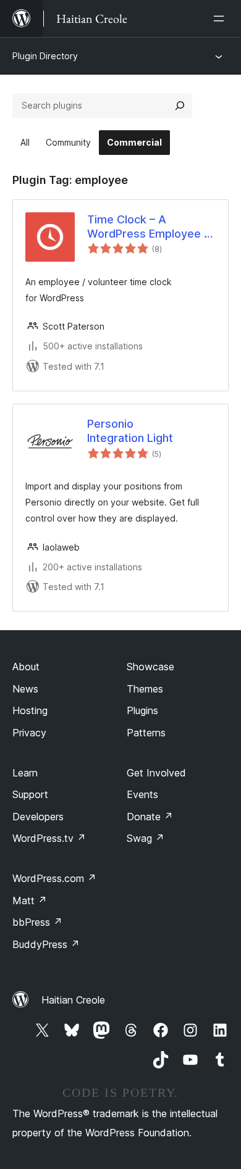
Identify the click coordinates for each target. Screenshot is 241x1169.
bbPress (37, 922)
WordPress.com (54, 878)
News (25, 689)
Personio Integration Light (130, 430)
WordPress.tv (49, 838)
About (26, 666)
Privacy (29, 732)
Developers (38, 816)
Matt (29, 900)
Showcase (150, 666)
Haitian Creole (73, 1000)
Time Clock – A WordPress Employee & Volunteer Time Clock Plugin (149, 227)
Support (30, 794)
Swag (145, 838)
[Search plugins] (179, 105)
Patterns (146, 732)
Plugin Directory (45, 56)
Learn (25, 773)
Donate (150, 816)
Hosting (30, 710)
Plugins (142, 710)
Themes (145, 689)
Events (142, 794)
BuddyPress (46, 944)
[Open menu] (221, 18)
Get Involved (156, 773)
